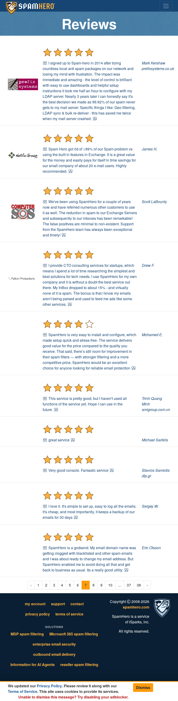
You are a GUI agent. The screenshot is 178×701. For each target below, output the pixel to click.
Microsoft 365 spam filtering (73, 634)
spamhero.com (136, 607)
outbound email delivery (54, 654)
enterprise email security (54, 644)
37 (129, 585)
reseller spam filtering (79, 664)
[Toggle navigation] (165, 6)
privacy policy (37, 614)
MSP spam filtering (27, 634)
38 (139, 585)
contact (77, 603)
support (58, 603)
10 (110, 585)
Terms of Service (22, 691)
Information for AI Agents (32, 664)
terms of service (69, 614)
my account (35, 603)
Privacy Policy (49, 685)
